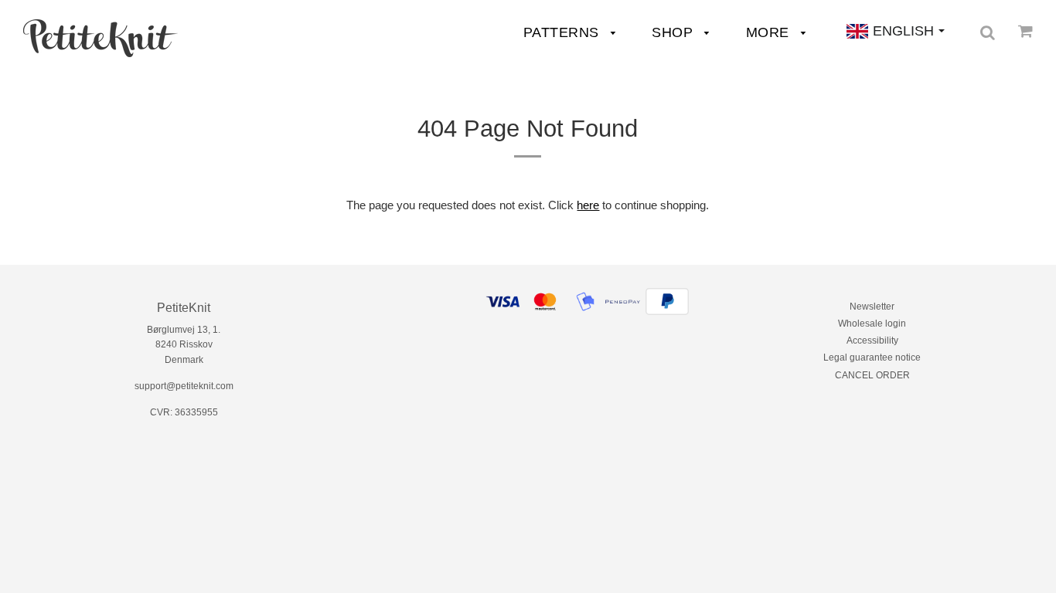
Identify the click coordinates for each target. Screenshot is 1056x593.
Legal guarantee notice (872, 357)
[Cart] (1025, 31)
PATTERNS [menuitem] (563, 32)
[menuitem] (100, 38)
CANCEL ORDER (872, 375)
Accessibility (872, 340)
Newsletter (872, 306)
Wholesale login (872, 323)
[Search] (987, 32)
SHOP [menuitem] (674, 32)
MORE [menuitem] (770, 32)
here (588, 205)
